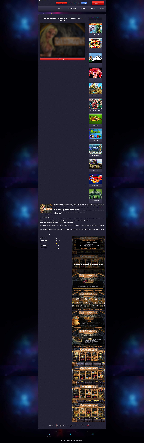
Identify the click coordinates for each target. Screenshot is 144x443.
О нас (68, 431)
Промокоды (58, 431)
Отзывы (87, 431)
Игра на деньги (72, 8)
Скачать (83, 8)
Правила (77, 431)
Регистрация (61, 3)
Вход (84, 3)
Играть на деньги (62, 59)
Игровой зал (60, 8)
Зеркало (102, 8)
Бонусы (93, 8)
